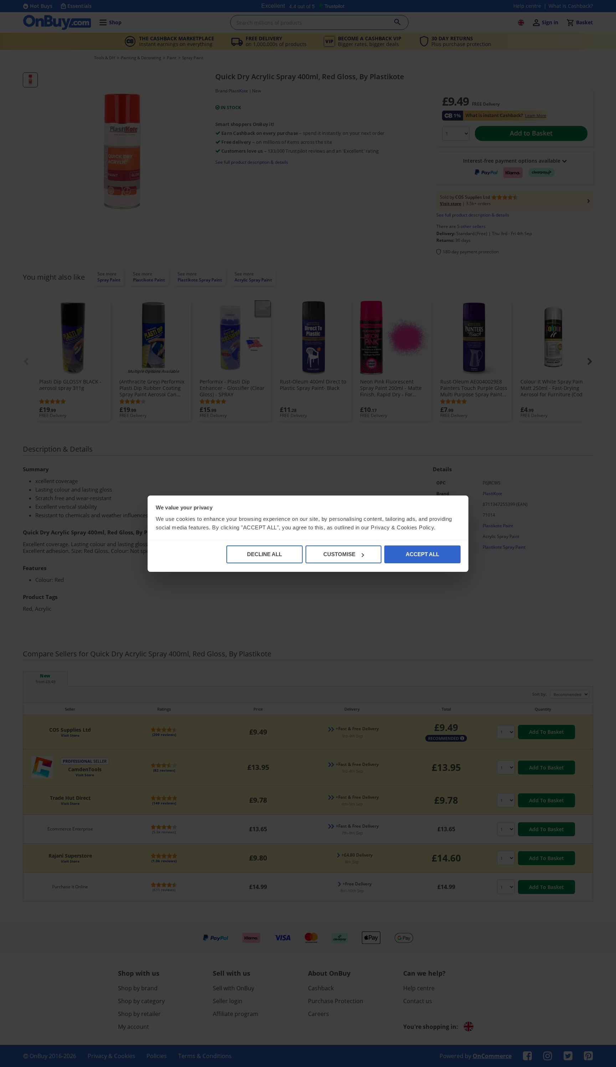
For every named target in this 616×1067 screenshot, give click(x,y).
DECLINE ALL (264, 554)
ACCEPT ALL (422, 554)
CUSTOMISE (339, 554)
